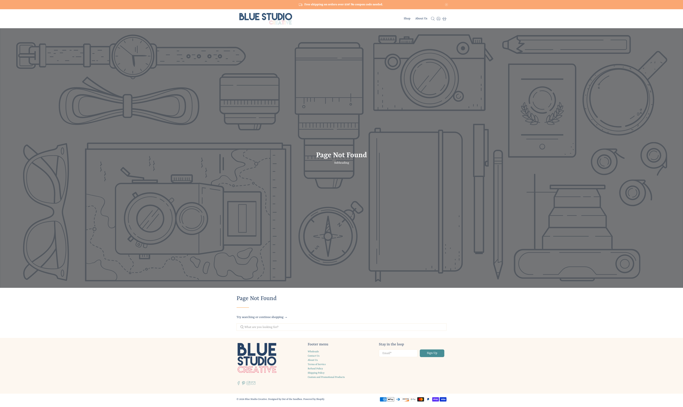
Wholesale (313, 351)
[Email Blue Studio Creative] (253, 384)
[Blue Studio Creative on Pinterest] (244, 384)
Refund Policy (315, 368)
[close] (446, 4)
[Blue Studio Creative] (265, 19)
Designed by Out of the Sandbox (285, 399)
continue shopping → (273, 317)
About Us (421, 18)
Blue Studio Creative (256, 399)
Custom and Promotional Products (326, 377)
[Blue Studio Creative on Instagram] (249, 384)
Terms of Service (317, 364)
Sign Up (432, 353)
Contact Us (313, 355)
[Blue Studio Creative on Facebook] (239, 384)
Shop (407, 18)
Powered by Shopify (313, 399)
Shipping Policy (316, 372)
